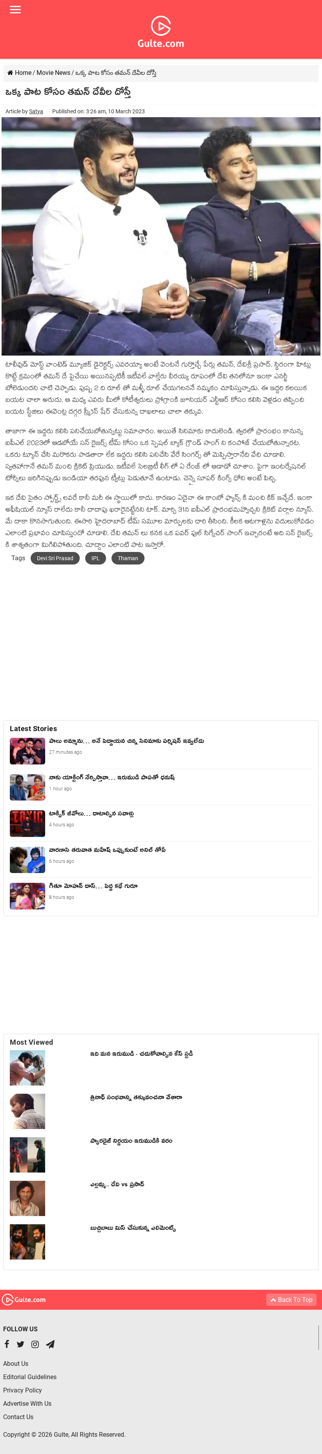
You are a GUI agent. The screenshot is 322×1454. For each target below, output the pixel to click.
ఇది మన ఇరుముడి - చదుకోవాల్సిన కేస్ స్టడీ (141, 1055)
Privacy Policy (22, 1390)
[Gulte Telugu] (161, 29)
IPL (95, 558)
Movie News (53, 72)
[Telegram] (50, 1345)
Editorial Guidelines (30, 1377)
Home (22, 72)
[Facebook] (7, 1345)
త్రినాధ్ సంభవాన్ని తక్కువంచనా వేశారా (136, 1099)
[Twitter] (20, 1345)
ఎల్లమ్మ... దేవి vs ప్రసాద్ (117, 1186)
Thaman (128, 558)
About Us (15, 1363)
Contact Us (18, 1417)
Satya (36, 111)
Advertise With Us (27, 1403)
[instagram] (35, 1345)
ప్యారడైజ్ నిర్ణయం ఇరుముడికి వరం (131, 1142)
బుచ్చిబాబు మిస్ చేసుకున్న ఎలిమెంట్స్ (133, 1229)
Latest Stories (33, 728)
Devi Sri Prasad (55, 558)
